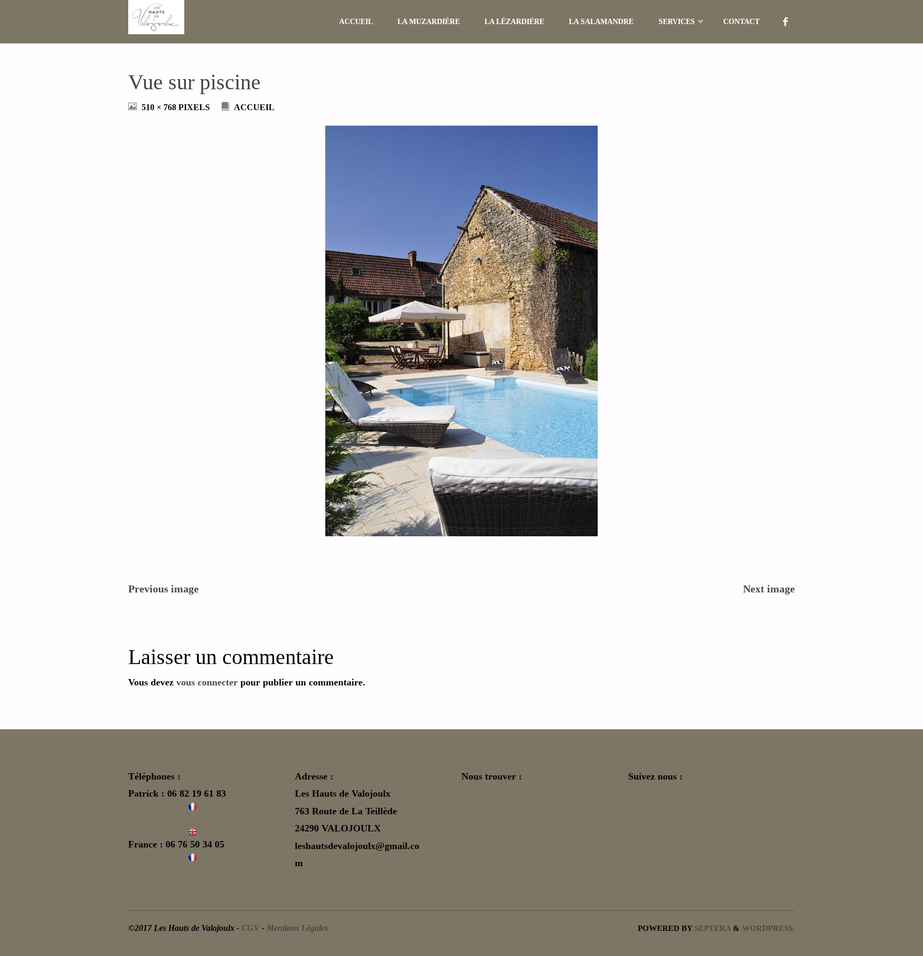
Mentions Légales (297, 928)
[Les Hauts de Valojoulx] (156, 17)
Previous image (163, 589)
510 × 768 (160, 107)
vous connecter (207, 682)
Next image (769, 589)
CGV (250, 928)
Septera (711, 927)
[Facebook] (786, 21)
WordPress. (768, 927)
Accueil (254, 107)
